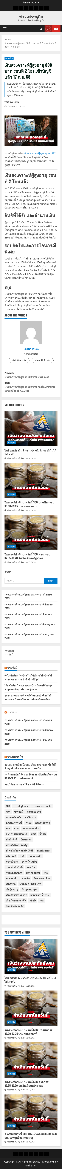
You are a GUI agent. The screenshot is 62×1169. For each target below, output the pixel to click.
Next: (30, 386)
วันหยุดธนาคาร (14, 872)
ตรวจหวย (9, 650)
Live (56, 28)
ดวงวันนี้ (9, 654)
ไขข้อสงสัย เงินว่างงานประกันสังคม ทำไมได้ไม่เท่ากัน (30, 452)
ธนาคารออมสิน (30, 828)
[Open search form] (41, 29)
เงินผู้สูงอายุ (12, 889)
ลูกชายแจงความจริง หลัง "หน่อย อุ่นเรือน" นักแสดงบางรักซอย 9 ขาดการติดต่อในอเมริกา (28, 697)
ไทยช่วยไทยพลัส (14, 906)
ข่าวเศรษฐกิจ (31, 16)
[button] (5, 29)
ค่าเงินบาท (30, 817)
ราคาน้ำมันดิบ (29, 861)
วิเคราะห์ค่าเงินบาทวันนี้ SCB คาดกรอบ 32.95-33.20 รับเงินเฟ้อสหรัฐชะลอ (27, 556)
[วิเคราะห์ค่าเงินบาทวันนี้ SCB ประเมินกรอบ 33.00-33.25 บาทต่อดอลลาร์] (31, 480)
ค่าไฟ (28, 822)
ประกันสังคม (43, 850)
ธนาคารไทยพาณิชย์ (16, 834)
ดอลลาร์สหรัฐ (42, 822)
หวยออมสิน (12, 878)
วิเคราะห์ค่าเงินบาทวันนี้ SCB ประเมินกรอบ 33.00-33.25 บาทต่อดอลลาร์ (29, 504)
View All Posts (42, 360)
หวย (46, 872)
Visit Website (19, 360)
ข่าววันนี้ (12, 667)
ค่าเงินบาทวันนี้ (14, 822)
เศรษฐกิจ (9, 58)
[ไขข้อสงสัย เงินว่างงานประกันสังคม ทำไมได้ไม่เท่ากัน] (31, 428)
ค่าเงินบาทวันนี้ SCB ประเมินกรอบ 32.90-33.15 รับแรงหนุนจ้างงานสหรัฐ (31, 1135)
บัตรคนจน (26, 839)
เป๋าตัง (32, 900)
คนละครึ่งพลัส (13, 817)
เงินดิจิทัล (11, 884)
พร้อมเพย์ (11, 856)
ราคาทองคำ (34, 856)
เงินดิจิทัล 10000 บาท (30, 884)
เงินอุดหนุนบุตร (30, 889)
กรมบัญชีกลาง (21, 806)
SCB (8, 806)
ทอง (8, 828)
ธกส (16, 828)
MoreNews (48, 1161)
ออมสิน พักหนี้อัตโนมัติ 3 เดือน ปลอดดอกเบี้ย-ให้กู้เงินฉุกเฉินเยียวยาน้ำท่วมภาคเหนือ (30, 766)
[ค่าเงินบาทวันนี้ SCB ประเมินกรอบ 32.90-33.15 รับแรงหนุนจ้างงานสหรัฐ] (31, 1112)
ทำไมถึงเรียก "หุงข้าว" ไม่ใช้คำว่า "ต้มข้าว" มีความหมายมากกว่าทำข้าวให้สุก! (28, 677)
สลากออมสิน (33, 872)
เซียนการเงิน (13, 101)
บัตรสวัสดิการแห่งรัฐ (17, 845)
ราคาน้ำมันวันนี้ (14, 867)
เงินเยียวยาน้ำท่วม (39, 895)
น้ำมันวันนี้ (11, 839)
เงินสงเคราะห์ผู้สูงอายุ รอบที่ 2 (40, 153)
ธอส (33, 834)
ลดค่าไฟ (30, 867)
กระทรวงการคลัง (42, 806)
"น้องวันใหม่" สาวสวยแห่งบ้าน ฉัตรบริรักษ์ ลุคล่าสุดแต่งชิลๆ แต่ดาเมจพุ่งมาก (28, 687)
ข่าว (8, 811)
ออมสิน (26, 878)
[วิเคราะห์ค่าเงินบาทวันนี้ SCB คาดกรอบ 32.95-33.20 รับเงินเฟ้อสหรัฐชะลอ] (31, 532)
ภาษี (22, 856)
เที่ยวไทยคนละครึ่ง (16, 900)
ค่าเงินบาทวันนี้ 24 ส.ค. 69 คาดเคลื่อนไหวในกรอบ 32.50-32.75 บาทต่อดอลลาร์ (31, 776)
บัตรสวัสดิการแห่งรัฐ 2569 (19, 850)
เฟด (41, 900)
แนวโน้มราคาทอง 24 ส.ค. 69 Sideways (25, 784)
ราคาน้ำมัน (12, 861)
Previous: (27, 375)
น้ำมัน (42, 834)
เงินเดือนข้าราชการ (16, 895)
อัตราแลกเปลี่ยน (42, 878)
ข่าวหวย (12, 712)
